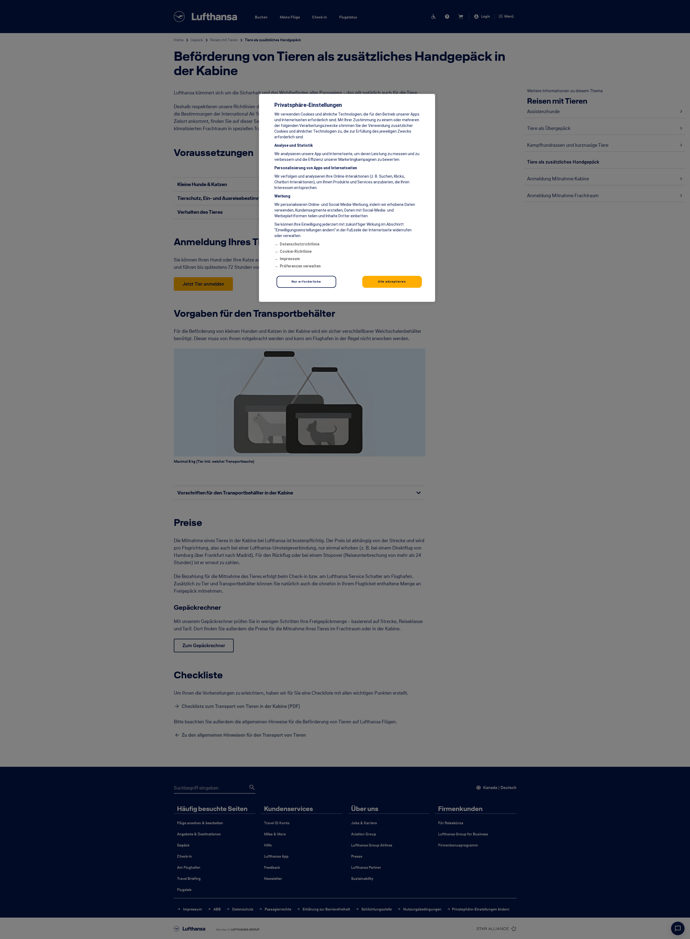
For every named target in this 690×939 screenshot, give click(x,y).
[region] (347, 198)
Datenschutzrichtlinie (299, 244)
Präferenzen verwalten (300, 266)
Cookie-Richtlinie (296, 251)
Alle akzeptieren (392, 281)
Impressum (290, 259)
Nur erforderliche (306, 281)
